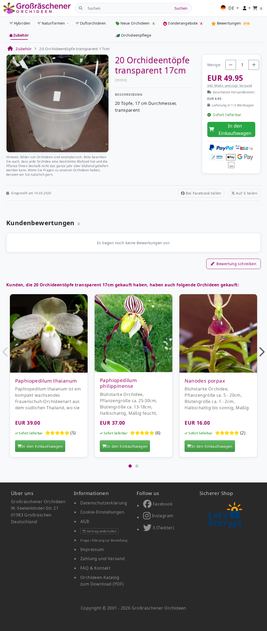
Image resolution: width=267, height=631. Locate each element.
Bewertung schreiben (236, 263)
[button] (5, 351)
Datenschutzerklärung (103, 503)
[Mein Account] (247, 8)
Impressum (92, 549)
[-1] (230, 65)
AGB (84, 521)
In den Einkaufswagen (235, 129)
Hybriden (22, 23)
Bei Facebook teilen (203, 193)
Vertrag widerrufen (101, 531)
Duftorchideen (93, 23)
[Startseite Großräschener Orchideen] (37, 8)
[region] (133, 378)
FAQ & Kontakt (95, 568)
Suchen (180, 8)
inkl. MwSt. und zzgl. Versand (229, 85)
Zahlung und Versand (102, 558)
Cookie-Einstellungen (102, 512)
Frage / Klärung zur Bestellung (103, 540)
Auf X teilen (246, 193)
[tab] (130, 466)
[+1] (253, 65)
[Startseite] (10, 48)
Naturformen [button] (53, 23)
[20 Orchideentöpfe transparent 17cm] (57, 103)
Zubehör (21, 35)
